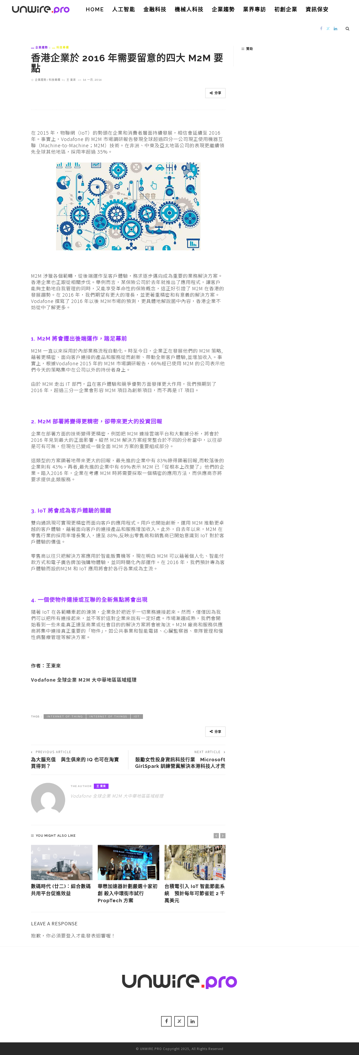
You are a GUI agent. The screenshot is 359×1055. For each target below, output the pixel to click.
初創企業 (286, 9)
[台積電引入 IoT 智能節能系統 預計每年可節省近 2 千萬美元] (195, 862)
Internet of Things (108, 716)
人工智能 (123, 9)
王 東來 (71, 79)
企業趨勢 (223, 9)
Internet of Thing (65, 716)
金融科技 (155, 9)
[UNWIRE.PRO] (40, 8)
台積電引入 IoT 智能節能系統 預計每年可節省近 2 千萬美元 (195, 893)
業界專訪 (254, 9)
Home (95, 9)
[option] (62, 871)
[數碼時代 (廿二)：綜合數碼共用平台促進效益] (62, 862)
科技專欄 (63, 47)
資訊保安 (317, 9)
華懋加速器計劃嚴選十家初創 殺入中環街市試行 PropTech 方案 (128, 893)
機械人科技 (189, 9)
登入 (71, 935)
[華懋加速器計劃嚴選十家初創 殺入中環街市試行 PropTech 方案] (128, 862)
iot (137, 716)
